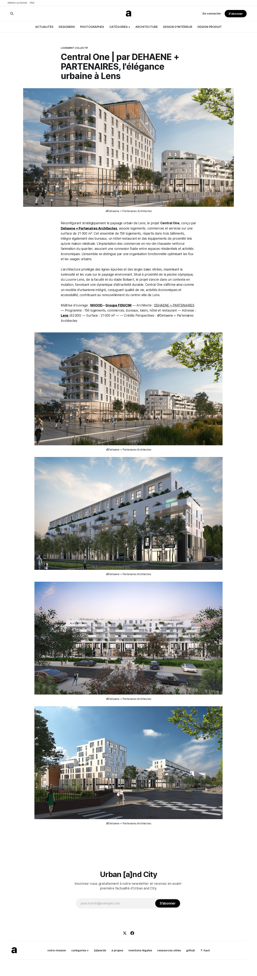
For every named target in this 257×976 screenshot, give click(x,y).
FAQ (32, 3)
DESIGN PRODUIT (210, 27)
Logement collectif (74, 47)
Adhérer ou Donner (17, 3)
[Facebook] (132, 933)
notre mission (56, 950)
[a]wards (100, 950)
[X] (125, 933)
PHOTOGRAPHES (92, 27)
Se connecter (211, 13)
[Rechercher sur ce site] (12, 14)
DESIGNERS (67, 27)
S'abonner (236, 13)
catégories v (80, 950)
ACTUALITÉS (44, 27)
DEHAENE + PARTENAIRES (174, 305)
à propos (117, 950)
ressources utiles (169, 950)
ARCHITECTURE (146, 27)
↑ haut (205, 950)
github (190, 950)
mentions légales (140, 950)
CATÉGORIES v (119, 27)
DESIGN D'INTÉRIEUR (177, 27)
